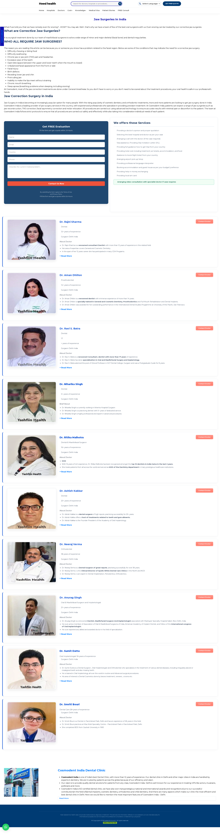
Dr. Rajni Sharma (70, 221)
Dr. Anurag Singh (71, 597)
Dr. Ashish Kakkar (71, 490)
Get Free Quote (172, 3)
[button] (5, 827)
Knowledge (80, 10)
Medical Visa (94, 10)
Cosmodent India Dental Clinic (81, 770)
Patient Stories (108, 10)
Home (41, 10)
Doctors (61, 10)
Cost (69, 10)
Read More (66, 256)
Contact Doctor (204, 221)
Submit (56, 183)
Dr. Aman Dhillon (71, 275)
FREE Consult (123, 10)
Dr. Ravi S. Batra (70, 328)
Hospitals (51, 10)
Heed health (47, 3)
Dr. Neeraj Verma (71, 544)
